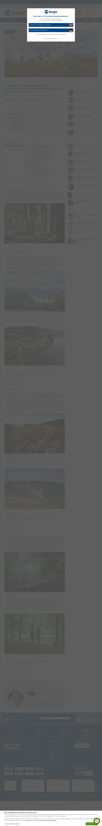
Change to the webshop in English (40, 25)
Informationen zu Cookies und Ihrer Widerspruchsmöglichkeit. (40, 820)
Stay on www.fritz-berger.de (38, 30)
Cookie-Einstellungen (12, 823)
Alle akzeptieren (91, 823)
